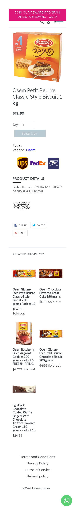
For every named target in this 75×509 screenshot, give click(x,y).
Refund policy (37, 476)
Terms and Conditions (37, 457)
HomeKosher (41, 488)
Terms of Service (38, 470)
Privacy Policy (37, 463)
